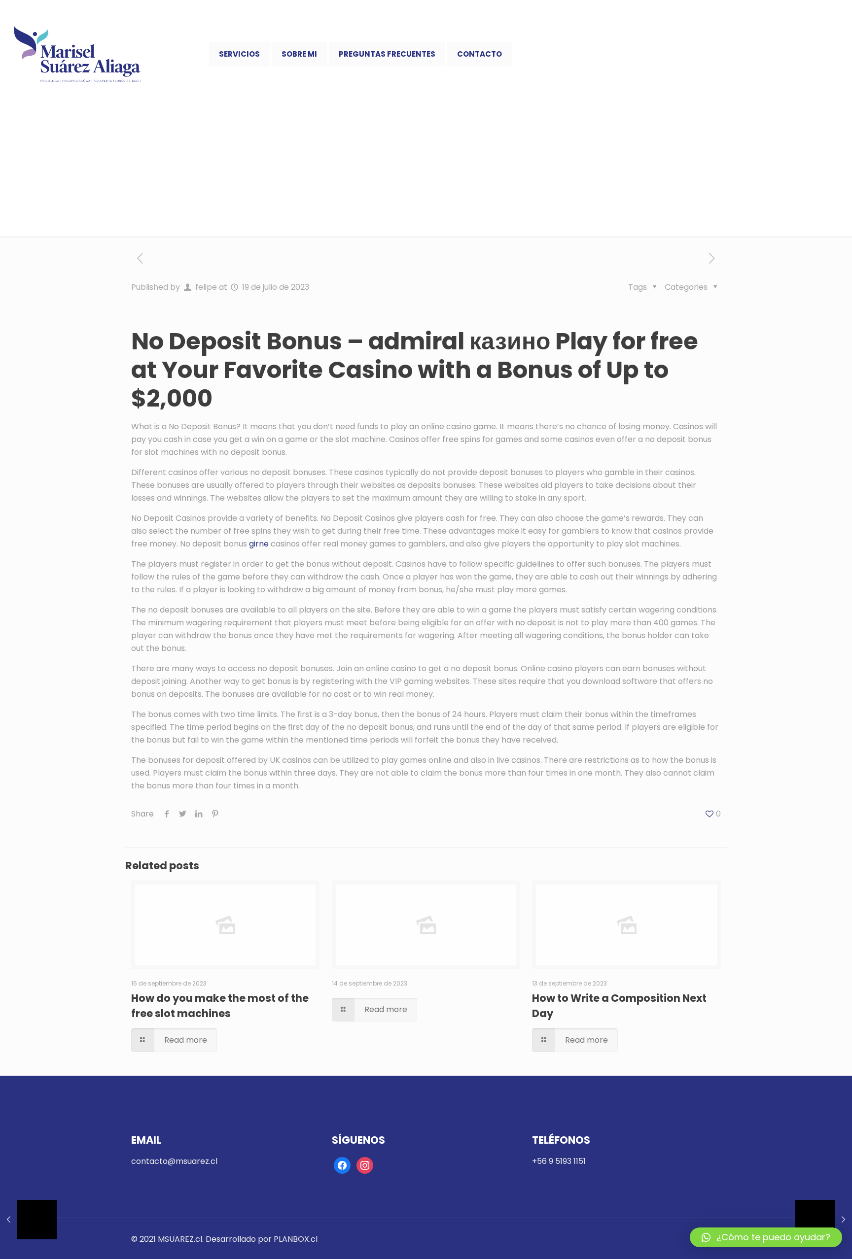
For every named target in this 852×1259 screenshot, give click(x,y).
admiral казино (459, 341)
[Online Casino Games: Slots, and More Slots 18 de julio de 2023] (28, 1219)
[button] (766, 1237)
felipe (206, 287)
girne (259, 543)
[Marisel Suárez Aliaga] (77, 54)
